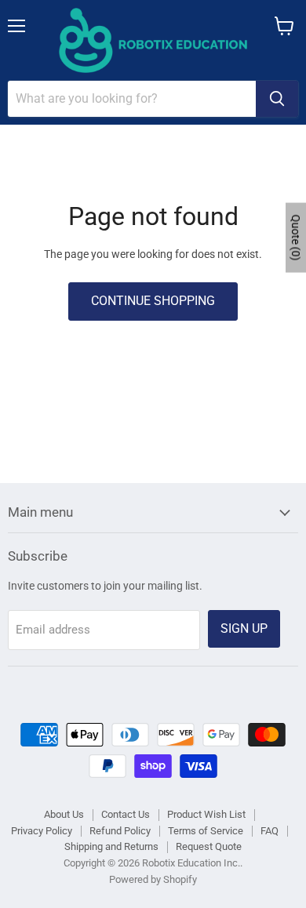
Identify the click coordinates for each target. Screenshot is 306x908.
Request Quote (209, 846)
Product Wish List (206, 814)
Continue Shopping (153, 300)
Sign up (244, 628)
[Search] (277, 99)
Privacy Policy (41, 831)
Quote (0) (296, 237)
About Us (64, 814)
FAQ (269, 831)
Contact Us (125, 814)
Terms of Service (205, 831)
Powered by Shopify (153, 879)
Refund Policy (120, 831)
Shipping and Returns (111, 846)
